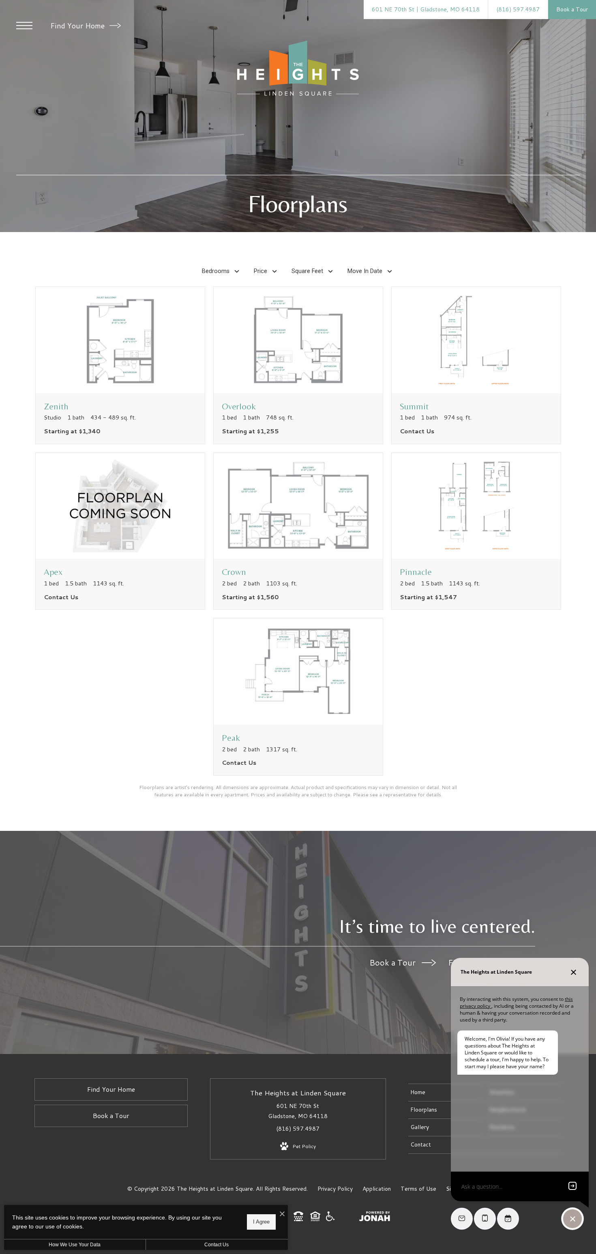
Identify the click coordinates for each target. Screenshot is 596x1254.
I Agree (261, 1222)
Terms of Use (418, 1189)
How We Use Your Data (75, 1245)
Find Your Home (78, 25)
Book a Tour (393, 962)
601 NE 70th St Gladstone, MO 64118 (298, 1111)
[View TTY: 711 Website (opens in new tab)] (298, 1219)
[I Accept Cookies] (282, 1214)
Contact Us (216, 1245)
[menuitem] (445, 1092)
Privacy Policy (335, 1189)
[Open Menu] (24, 25)
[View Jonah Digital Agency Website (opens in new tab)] (374, 1217)
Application (376, 1189)
